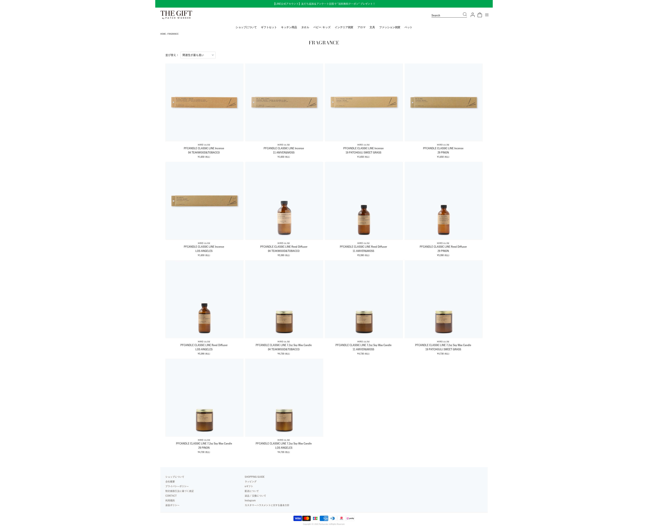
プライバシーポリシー (177, 486)
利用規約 (170, 500)
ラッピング (250, 481)
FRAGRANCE (173, 34)
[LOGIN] (472, 15)
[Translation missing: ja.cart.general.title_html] (479, 15)
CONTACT (171, 496)
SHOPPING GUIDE (255, 477)
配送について (252, 491)
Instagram (250, 500)
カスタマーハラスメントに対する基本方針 (267, 505)
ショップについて (174, 477)
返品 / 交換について (255, 496)
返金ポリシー (172, 505)
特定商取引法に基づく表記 (179, 491)
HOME (163, 34)
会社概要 (170, 481)
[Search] (465, 14)
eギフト (249, 486)
